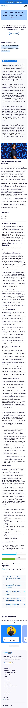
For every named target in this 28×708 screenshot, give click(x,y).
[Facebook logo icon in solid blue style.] (3, 699)
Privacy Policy (7, 692)
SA (20, 569)
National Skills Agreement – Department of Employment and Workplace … (13, 585)
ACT (4, 572)
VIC (14, 569)
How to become (19, 12)
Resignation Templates (9, 670)
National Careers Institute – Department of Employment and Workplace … (13, 578)
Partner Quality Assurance (10, 686)
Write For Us (7, 682)
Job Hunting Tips (8, 674)
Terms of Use (7, 694)
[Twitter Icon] (5, 699)
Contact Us (6, 688)
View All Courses (14, 33)
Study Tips (6, 676)
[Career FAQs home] (4, 6)
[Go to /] (6, 12)
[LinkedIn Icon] (8, 699)
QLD (10, 569)
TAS (8, 572)
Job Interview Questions (9, 672)
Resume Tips (7, 668)
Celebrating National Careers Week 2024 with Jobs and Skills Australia (13, 593)
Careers (11, 12)
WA (17, 569)
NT (23, 569)
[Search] (24, 6)
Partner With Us (8, 684)
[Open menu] (26, 6)
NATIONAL (5, 569)
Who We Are (7, 680)
